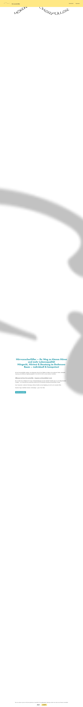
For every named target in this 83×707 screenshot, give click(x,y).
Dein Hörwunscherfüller (20, 392)
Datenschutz (71, 3)
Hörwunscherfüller (16, 3)
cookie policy (43, 702)
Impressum (78, 3)
